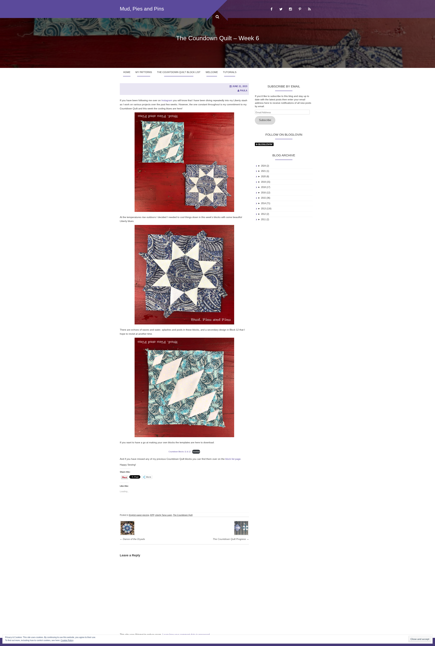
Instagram (166, 100)
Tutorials (229, 72)
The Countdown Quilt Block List (179, 72)
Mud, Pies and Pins (142, 9)
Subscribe (265, 120)
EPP (152, 515)
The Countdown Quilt (183, 515)
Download (196, 452)
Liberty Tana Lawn (163, 515)
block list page (233, 459)
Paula (243, 90)
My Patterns (143, 72)
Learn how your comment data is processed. (186, 634)
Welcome (212, 72)
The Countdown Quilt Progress (231, 539)
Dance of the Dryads (132, 539)
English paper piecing (139, 515)
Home (126, 72)
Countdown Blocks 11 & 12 (180, 452)
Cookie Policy (67, 640)
